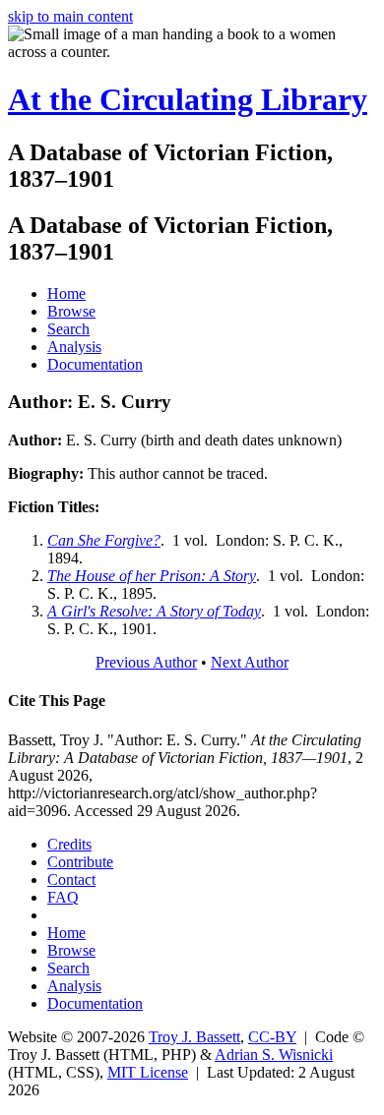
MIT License (147, 1072)
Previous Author (146, 662)
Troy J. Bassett (194, 1036)
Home (66, 293)
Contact (71, 879)
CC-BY (272, 1036)
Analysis (74, 346)
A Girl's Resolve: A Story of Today (154, 611)
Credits (69, 844)
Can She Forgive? (103, 540)
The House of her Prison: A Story (151, 575)
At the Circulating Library (187, 99)
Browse (71, 311)
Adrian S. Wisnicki (274, 1054)
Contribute (80, 861)
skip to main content (70, 16)
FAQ (63, 897)
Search (68, 329)
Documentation (95, 364)
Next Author (249, 662)
